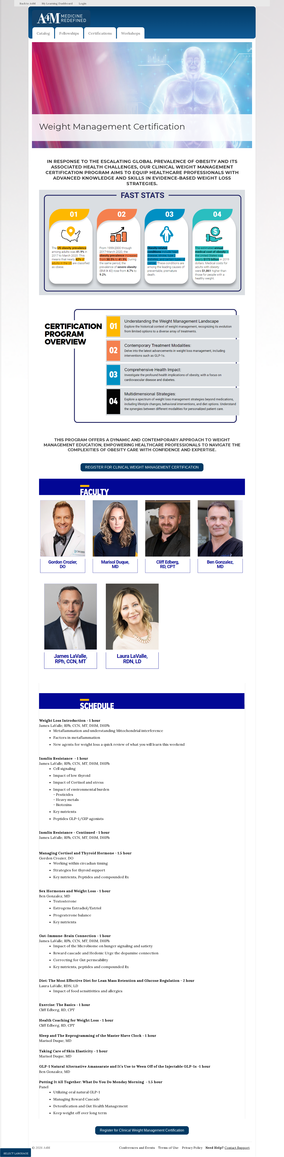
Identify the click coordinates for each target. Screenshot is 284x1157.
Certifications (100, 33)
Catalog (43, 33)
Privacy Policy (192, 1148)
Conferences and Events (137, 1148)
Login (82, 3)
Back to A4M (28, 3)
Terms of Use (168, 1148)
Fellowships (69, 33)
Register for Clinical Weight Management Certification (142, 467)
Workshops (130, 33)
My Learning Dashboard (57, 3)
